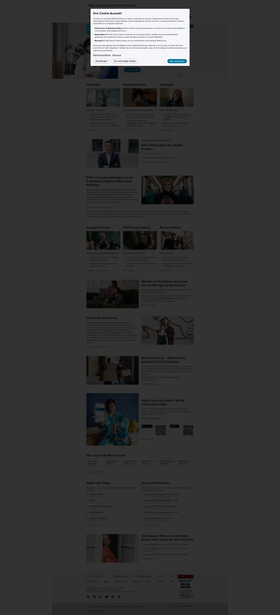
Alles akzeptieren (177, 61)
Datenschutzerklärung (102, 55)
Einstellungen (101, 61)
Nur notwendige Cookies (125, 61)
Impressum (116, 55)
